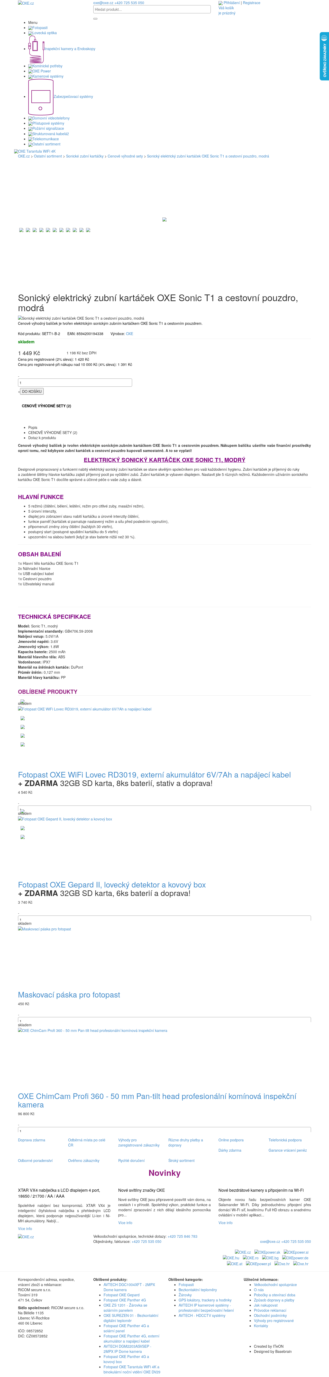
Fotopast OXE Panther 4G (125, 1299)
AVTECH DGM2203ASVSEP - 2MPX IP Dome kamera (127, 1349)
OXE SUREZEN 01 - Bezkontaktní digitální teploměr (131, 1318)
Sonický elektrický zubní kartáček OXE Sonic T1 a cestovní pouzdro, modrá (208, 156)
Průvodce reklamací (270, 1310)
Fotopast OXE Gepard (122, 1294)
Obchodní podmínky (270, 1315)
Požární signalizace (48, 128)
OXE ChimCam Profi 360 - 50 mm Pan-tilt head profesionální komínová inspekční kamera (157, 1100)
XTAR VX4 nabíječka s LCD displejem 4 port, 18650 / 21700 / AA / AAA (59, 1193)
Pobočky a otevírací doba (274, 1294)
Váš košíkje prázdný (226, 10)
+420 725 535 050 (129, 2)
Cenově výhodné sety (125, 156)
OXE (129, 333)
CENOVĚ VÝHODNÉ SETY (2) (46, 405)
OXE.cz (24, 156)
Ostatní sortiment (46, 143)
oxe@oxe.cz (103, 2)
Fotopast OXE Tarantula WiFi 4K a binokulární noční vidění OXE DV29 (132, 1369)
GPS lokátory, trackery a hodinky (205, 1299)
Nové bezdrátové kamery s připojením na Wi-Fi (261, 1190)
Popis (32, 427)
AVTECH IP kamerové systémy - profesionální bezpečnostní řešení (206, 1307)
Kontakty (261, 1325)
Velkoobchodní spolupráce (275, 1284)
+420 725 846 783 (182, 1236)
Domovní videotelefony (51, 118)
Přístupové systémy (48, 123)
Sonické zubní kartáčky (85, 156)
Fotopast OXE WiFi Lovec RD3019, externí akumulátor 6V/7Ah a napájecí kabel (154, 774)
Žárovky (185, 1294)
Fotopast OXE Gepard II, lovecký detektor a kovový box (112, 884)
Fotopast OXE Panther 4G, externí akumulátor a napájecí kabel (131, 1338)
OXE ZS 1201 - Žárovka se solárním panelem (125, 1307)
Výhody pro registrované (274, 1320)
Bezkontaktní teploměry (198, 1289)
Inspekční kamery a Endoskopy (69, 48)
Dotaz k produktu (42, 437)
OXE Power (41, 70)
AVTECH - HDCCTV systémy (202, 1315)
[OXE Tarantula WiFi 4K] (164, 151)
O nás (259, 1289)
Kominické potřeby (47, 65)
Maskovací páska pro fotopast (69, 994)
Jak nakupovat (266, 1305)
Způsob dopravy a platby (274, 1299)
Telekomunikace (45, 138)
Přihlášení (232, 2)
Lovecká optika (44, 32)
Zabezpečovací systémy (73, 96)
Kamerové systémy (47, 76)
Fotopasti (40, 27)
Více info (26, 1228)
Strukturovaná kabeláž (50, 133)
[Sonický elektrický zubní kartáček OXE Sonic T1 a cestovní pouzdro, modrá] (164, 218)
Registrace (251, 2)
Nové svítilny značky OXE (141, 1190)
